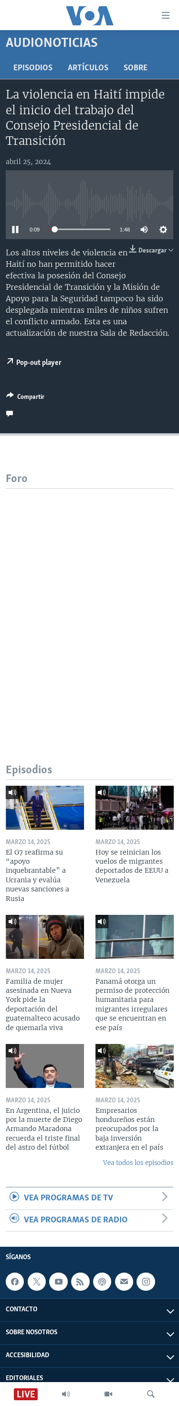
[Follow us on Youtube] (58, 1282)
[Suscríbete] (124, 1282)
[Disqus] (89, 608)
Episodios (33, 68)
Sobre (135, 68)
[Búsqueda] (151, 1394)
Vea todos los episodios (138, 1163)
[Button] (25, 398)
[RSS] (80, 1282)
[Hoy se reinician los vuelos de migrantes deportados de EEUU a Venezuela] (134, 808)
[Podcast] (102, 1282)
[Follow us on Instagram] (146, 1282)
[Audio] (66, 1394)
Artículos (88, 68)
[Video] (108, 1394)
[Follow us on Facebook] (15, 1282)
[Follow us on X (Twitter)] (37, 1282)
